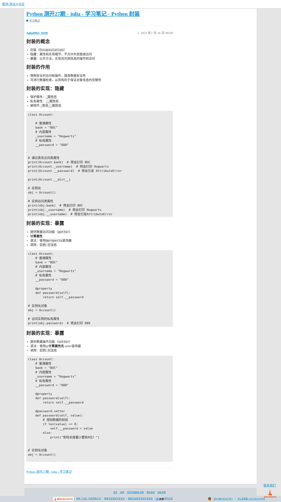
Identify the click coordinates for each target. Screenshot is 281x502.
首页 (115, 492)
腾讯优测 (168, 498)
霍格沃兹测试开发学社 (114, 498)
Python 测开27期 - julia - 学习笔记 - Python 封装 (83, 14)
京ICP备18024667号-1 (223, 499)
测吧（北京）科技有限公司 (88, 498)
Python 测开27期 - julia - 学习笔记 (49, 471)
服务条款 (151, 492)
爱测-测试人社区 (13, 4)
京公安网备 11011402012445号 (251, 499)
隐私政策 (162, 492)
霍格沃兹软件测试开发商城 (140, 498)
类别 (122, 492)
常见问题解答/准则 (135, 492)
